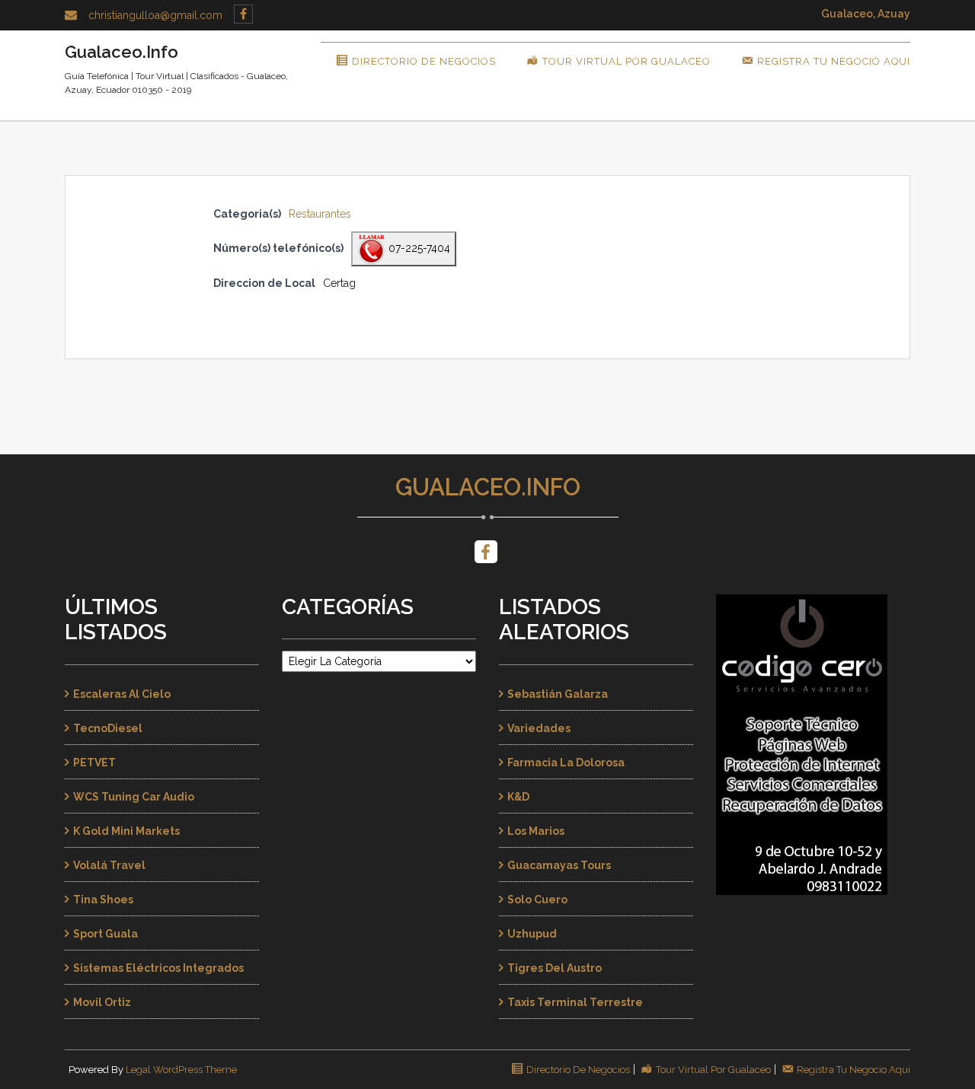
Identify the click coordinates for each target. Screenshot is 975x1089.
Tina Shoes (103, 899)
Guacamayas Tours (559, 865)
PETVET (94, 762)
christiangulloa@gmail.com (155, 15)
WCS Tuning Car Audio (133, 797)
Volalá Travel (109, 865)
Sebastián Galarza (557, 694)
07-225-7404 (417, 248)
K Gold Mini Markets (126, 831)
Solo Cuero (537, 899)
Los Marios (535, 831)
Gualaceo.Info (487, 487)
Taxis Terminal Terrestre (575, 1002)
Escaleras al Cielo (122, 694)
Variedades (539, 728)
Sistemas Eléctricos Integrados (158, 968)
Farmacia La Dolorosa (566, 762)
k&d (518, 797)
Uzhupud (532, 934)
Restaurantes (320, 214)
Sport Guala (105, 934)
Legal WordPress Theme (181, 1069)
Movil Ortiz (102, 1002)
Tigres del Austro (554, 968)
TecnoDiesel (107, 728)
